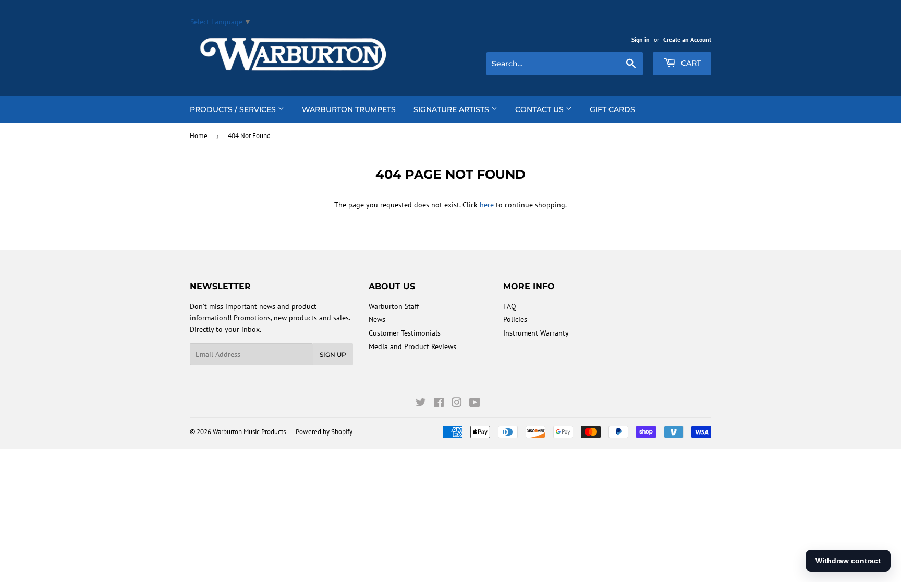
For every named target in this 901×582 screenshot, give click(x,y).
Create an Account (687, 39)
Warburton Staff (394, 306)
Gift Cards (612, 109)
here (487, 204)
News (377, 319)
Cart (690, 63)
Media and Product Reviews (412, 346)
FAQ (509, 306)
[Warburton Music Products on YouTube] (474, 403)
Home (199, 135)
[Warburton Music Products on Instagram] (457, 403)
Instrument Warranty (536, 333)
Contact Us (540, 109)
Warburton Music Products (249, 431)
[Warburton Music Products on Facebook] (438, 403)
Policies (515, 319)
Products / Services (234, 109)
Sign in (640, 39)
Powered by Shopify (324, 431)
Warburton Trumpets (349, 109)
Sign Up (333, 354)
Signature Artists (452, 109)
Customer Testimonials (405, 333)
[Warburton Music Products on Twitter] (421, 403)
